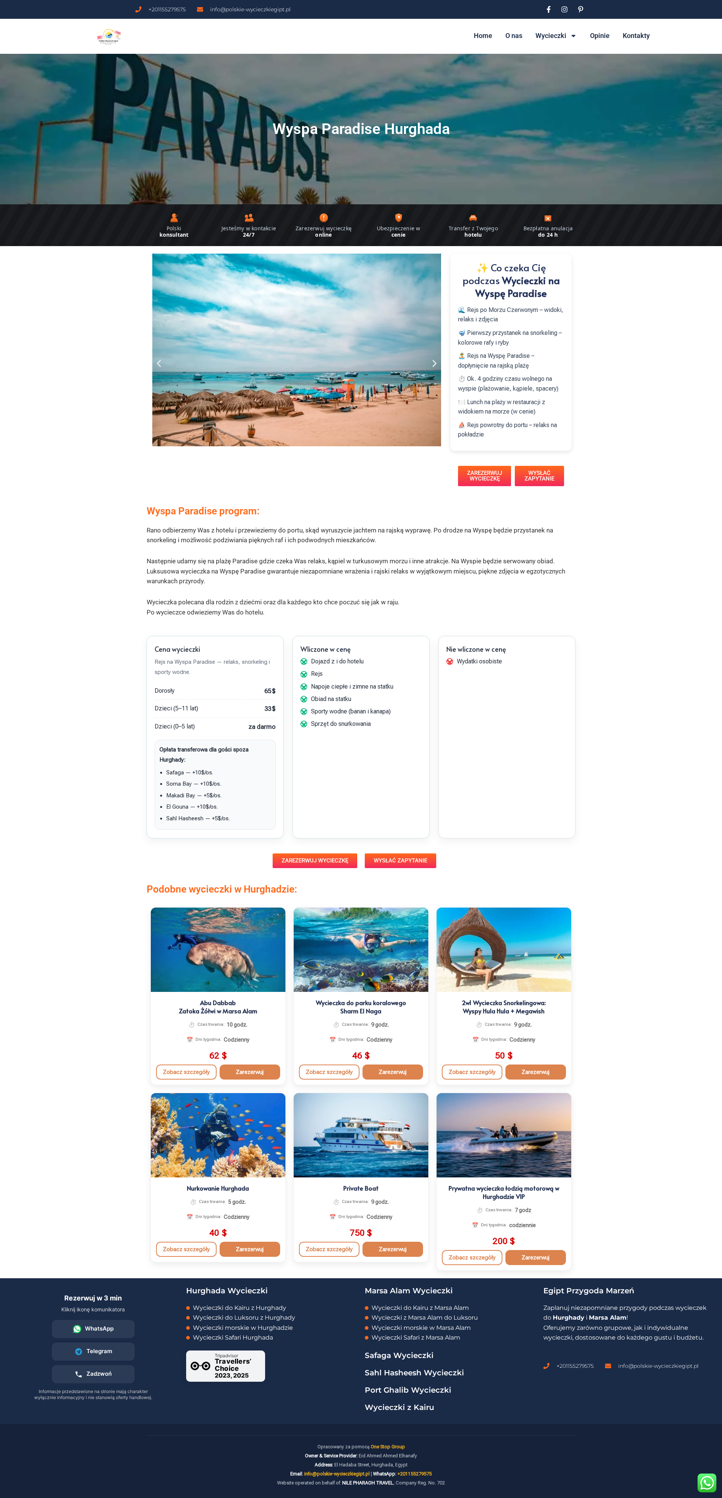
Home (483, 36)
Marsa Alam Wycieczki (409, 1290)
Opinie (600, 36)
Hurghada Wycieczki (227, 1290)
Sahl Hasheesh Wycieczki (414, 1372)
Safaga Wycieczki (399, 1355)
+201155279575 (414, 1474)
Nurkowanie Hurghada (218, 1188)
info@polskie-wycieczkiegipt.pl (337, 1474)
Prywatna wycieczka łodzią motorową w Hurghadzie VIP (504, 1192)
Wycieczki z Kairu (399, 1407)
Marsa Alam (607, 1317)
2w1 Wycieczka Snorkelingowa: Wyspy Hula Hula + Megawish (504, 1006)
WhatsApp (99, 1328)
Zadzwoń (99, 1373)
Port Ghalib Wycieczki (408, 1390)
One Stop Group (388, 1446)
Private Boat (361, 1188)
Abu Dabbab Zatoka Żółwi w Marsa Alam (218, 1006)
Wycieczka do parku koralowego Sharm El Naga (361, 1006)
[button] (159, 363)
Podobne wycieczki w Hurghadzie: (222, 889)
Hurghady (568, 1317)
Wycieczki (550, 36)
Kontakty (636, 36)
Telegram (99, 1351)
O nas (513, 36)
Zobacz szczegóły (186, 1072)
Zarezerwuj (250, 1072)
